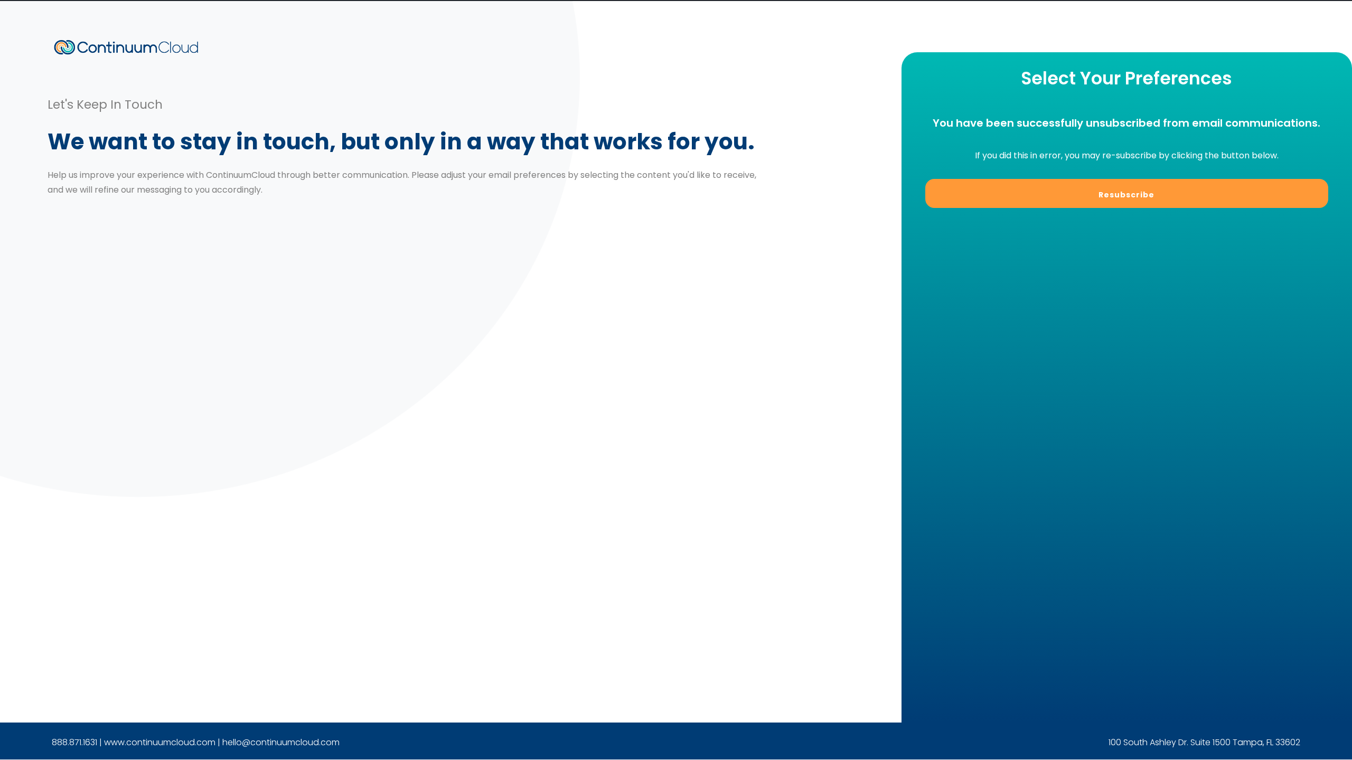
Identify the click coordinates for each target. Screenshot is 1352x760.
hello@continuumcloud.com (281, 742)
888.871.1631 (74, 742)
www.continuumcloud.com (159, 742)
